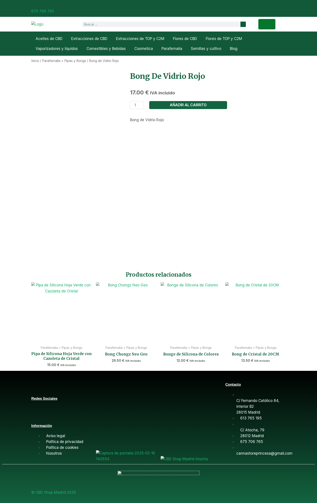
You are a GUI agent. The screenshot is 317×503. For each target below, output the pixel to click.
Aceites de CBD (49, 38)
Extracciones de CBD (89, 38)
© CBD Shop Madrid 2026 (53, 492)
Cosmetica (143, 48)
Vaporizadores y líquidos (57, 48)
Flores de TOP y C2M (224, 38)
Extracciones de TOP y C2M (140, 38)
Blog (233, 48)
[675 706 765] (33, 5)
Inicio (35, 61)
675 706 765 (42, 11)
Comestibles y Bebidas (106, 48)
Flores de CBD (185, 38)
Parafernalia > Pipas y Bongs (64, 61)
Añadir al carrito (188, 105)
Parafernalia (172, 48)
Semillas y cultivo (206, 48)
